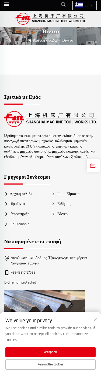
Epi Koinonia (19, 224)
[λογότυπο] (50, 119)
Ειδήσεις (63, 203)
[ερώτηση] (93, 165)
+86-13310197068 (23, 272)
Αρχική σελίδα (45, 40)
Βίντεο (67, 40)
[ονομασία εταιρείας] (50, 19)
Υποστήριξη (19, 214)
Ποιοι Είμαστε (67, 194)
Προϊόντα (17, 203)
